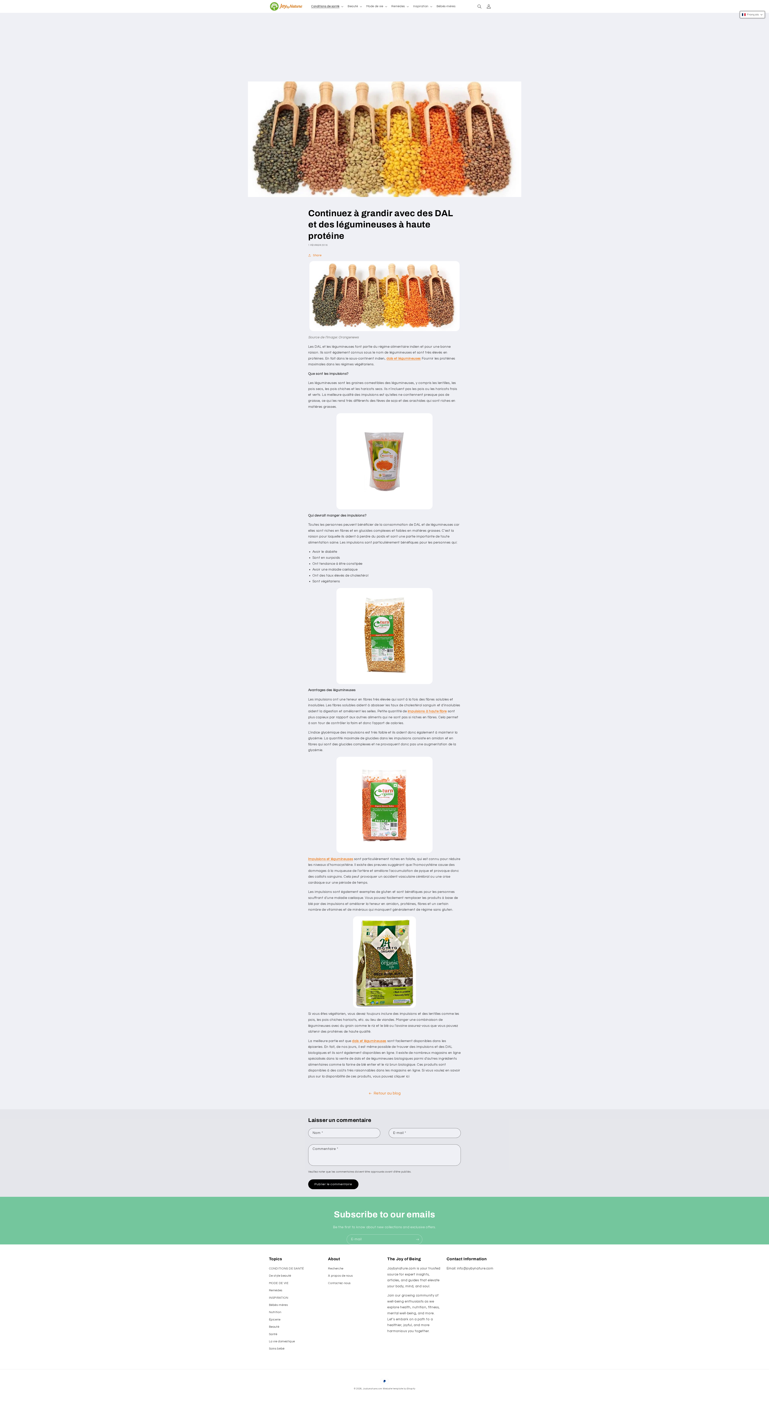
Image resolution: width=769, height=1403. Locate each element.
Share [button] (317, 255)
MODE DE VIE (279, 1283)
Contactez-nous (339, 1283)
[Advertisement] (384, 51)
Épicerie (275, 1319)
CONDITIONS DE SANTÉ (286, 1268)
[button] (327, 6)
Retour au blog (387, 1093)
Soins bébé (277, 1348)
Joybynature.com (372, 1389)
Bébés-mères (278, 1305)
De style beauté (280, 1275)
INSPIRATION (278, 1297)
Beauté (274, 1326)
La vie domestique (282, 1341)
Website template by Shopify (399, 1389)
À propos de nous (340, 1275)
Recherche (335, 1268)
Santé (273, 1334)
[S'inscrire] (417, 1239)
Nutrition (275, 1312)
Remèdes (275, 1290)
